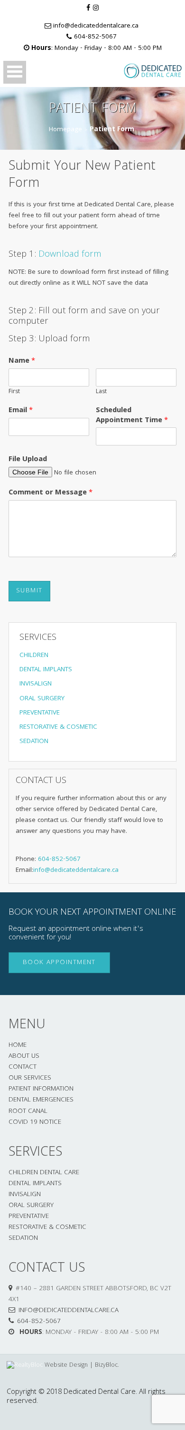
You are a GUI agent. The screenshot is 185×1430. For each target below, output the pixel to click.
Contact (23, 1067)
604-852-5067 (95, 37)
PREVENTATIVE (39, 713)
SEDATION (33, 741)
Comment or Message (50, 493)
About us (24, 1056)
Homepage (65, 130)
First (14, 392)
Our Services (30, 1078)
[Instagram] (96, 9)
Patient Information (41, 1089)
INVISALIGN (35, 684)
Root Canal (28, 1111)
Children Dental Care (44, 1173)
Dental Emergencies (41, 1100)
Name (22, 362)
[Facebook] (88, 9)
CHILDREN (33, 655)
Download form (70, 254)
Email (21, 411)
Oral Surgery (31, 1205)
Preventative (29, 1216)
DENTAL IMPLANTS (45, 670)
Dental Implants (35, 1184)
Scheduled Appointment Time (132, 416)
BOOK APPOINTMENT (59, 962)
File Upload (28, 460)
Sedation (23, 1238)
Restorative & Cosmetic (47, 1227)
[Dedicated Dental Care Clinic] (143, 71)
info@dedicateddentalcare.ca (96, 26)
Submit (29, 591)
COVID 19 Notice (35, 1122)
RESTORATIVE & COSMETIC (58, 727)
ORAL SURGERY (42, 699)
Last (101, 392)
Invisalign (25, 1194)
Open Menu (14, 72)
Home (18, 1045)
